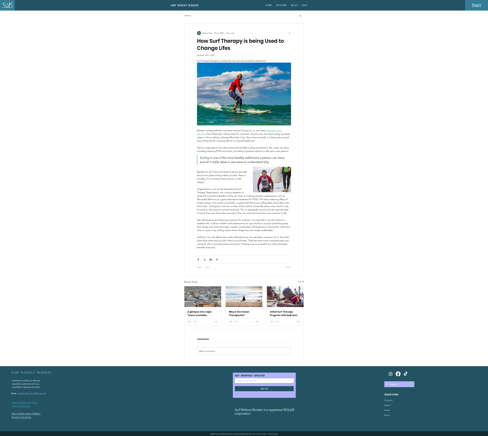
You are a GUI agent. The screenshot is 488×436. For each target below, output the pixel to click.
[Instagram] (390, 373)
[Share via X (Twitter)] (204, 259)
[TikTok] (405, 373)
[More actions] (289, 33)
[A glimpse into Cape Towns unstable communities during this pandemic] (202, 296)
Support (387, 405)
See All (301, 281)
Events (387, 410)
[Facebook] (398, 373)
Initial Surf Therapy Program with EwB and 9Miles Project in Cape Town (283, 313)
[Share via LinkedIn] (210, 259)
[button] (300, 16)
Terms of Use (261, 434)
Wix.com (252, 434)
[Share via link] (217, 259)
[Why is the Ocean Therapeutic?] (244, 296)
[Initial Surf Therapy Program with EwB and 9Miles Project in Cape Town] (285, 296)
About (387, 415)
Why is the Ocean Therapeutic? (239, 313)
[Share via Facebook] (198, 259)
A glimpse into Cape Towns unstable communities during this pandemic (202, 313)
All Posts (187, 15)
